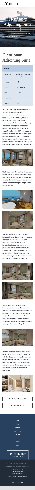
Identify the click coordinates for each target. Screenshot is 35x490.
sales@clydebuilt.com (17, 471)
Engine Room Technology (20, 476)
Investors (17, 427)
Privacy (18, 441)
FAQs (17, 420)
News (17, 424)
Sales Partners (17, 431)
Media (17, 438)
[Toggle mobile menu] (32, 3)
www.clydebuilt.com (17, 473)
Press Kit (17, 434)
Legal (17, 445)
